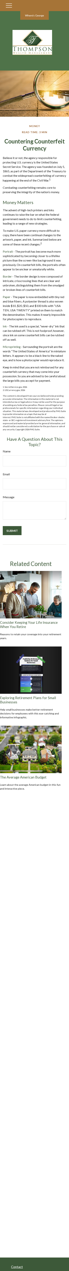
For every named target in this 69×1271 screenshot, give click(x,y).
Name (6, 451)
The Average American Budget (23, 777)
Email (6, 474)
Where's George (34, 15)
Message (8, 497)
